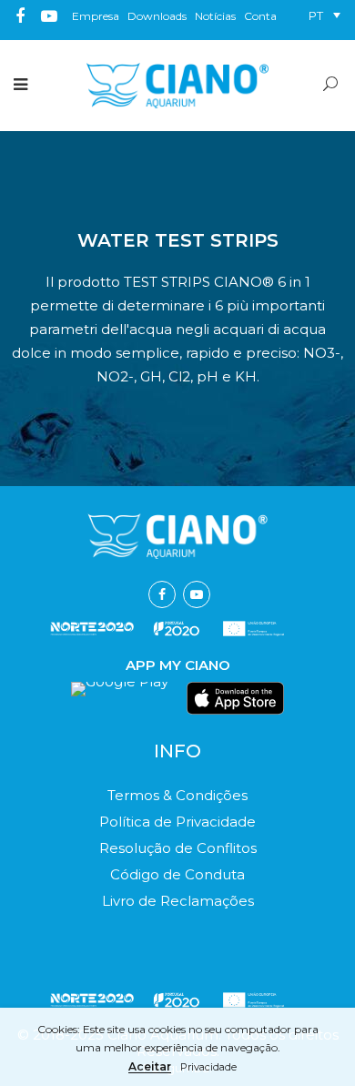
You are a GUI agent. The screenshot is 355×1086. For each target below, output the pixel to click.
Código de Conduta (177, 874)
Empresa (95, 16)
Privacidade (208, 1067)
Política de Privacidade (177, 821)
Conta (260, 16)
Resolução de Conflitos (178, 848)
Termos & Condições (177, 795)
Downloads (157, 16)
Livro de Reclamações (178, 900)
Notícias (215, 16)
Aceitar (149, 1067)
